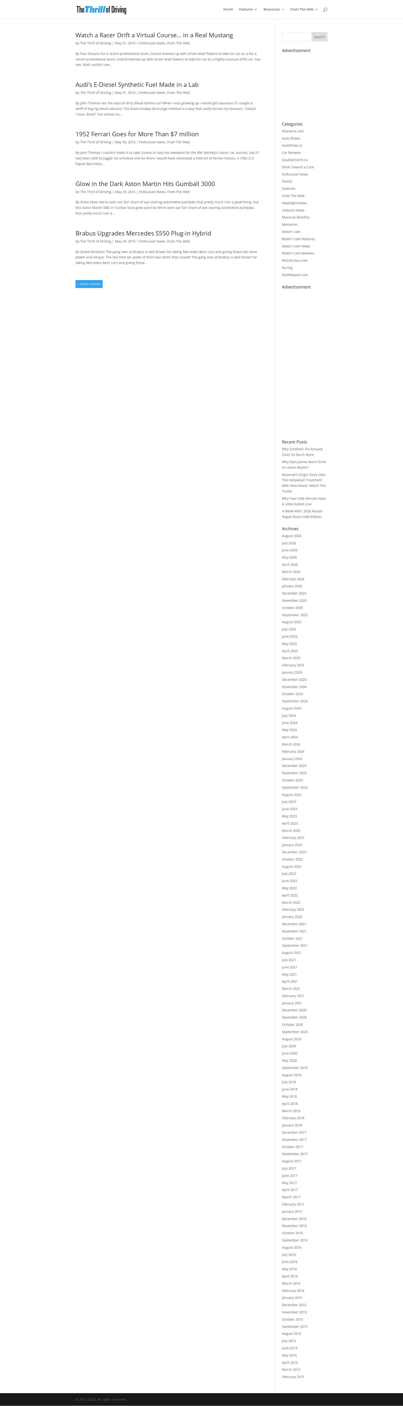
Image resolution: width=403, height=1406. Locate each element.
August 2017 (291, 1161)
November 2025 (294, 600)
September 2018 (295, 1067)
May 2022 (289, 888)
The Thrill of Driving (95, 43)
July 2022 (289, 873)
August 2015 (291, 1333)
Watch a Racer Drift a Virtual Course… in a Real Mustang (154, 35)
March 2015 (291, 1369)
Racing (287, 267)
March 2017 (291, 1197)
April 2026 (290, 564)
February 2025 (293, 665)
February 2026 (293, 579)
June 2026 (289, 550)
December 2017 (294, 1132)
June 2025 (289, 636)
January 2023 (292, 845)
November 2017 (294, 1139)
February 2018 (293, 1118)
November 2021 (294, 931)
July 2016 (289, 1254)
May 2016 (289, 1269)
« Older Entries (89, 284)
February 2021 (293, 996)
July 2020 (289, 1046)
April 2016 (290, 1276)
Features (246, 9)
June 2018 (289, 1089)
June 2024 (289, 723)
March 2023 (291, 830)
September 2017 (295, 1154)
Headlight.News (294, 203)
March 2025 (291, 658)
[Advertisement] (317, 84)
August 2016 (291, 1247)
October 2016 (292, 1233)
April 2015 (290, 1362)
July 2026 (289, 543)
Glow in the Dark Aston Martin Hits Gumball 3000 (145, 183)
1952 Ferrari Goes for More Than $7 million (137, 134)
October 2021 (292, 938)
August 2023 (291, 794)
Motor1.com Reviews (298, 253)
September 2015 (295, 1326)
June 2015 (289, 1348)
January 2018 (292, 1125)
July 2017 (289, 1168)
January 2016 (292, 1297)
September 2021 (295, 945)
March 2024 (291, 744)
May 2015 (289, 1355)
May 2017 (289, 1183)
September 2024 (295, 701)
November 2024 (294, 687)
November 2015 (294, 1312)
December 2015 (294, 1305)
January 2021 (292, 1003)
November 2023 (294, 773)
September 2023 (295, 787)
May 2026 (289, 557)
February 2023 (293, 837)
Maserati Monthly (295, 217)
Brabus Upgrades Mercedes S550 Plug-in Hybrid (143, 233)
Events (287, 181)
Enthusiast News (152, 43)
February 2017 (293, 1204)
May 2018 (289, 1096)
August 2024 (291, 708)
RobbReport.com (295, 275)
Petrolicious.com (295, 260)
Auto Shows (291, 138)
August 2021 (291, 952)
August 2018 (291, 1075)
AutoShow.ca (292, 145)
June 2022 (289, 881)
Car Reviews (291, 152)
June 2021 (289, 967)
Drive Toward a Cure (298, 167)
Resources (272, 9)
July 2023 (289, 801)
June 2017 (289, 1175)
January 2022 (292, 916)
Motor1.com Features (298, 239)
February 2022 (293, 909)
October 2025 (292, 607)
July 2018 (289, 1082)
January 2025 (292, 672)
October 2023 (292, 780)
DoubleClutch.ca (295, 160)
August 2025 (291, 622)
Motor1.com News (296, 246)
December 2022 (294, 852)
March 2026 (291, 571)
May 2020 (289, 1060)
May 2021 (289, 974)
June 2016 (289, 1261)
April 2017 (290, 1190)
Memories (290, 224)
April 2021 (290, 981)
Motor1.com (291, 231)
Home (228, 9)
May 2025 (289, 643)
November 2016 (294, 1225)
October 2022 (292, 859)
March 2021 (291, 988)
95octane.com (293, 131)
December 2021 (294, 924)
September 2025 (295, 615)
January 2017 (292, 1211)
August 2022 (291, 866)
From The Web (302, 9)
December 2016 (294, 1218)
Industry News (293, 210)
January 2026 (292, 586)
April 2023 (290, 823)
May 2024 (289, 730)
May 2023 (289, 816)
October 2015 (292, 1319)
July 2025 (289, 629)
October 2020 (292, 1024)
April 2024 (290, 737)
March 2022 (291, 902)
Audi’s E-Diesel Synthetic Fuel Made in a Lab (137, 84)
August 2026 (291, 536)
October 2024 (292, 694)
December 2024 (294, 679)
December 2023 (294, 765)
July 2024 (289, 715)
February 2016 (293, 1290)
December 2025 (294, 593)
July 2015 (289, 1341)
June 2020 (289, 1053)
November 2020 (294, 1017)
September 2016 (295, 1240)
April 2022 (290, 895)
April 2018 (290, 1103)
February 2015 (293, 1376)
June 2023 (289, 809)
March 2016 (291, 1283)
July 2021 (289, 960)
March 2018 (291, 1111)
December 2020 (294, 1010)
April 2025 (290, 651)
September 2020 (295, 1032)
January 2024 (292, 758)
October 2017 (292, 1147)
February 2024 (293, 751)
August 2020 (291, 1039)
